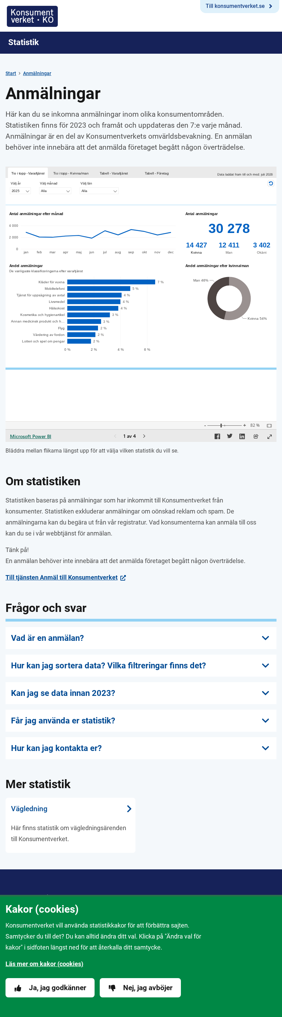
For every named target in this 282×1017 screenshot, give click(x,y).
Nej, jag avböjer (148, 988)
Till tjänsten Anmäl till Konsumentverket (62, 577)
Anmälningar (37, 73)
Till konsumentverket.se (235, 6)
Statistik (23, 42)
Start (11, 73)
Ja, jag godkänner (57, 988)
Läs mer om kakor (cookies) (44, 963)
